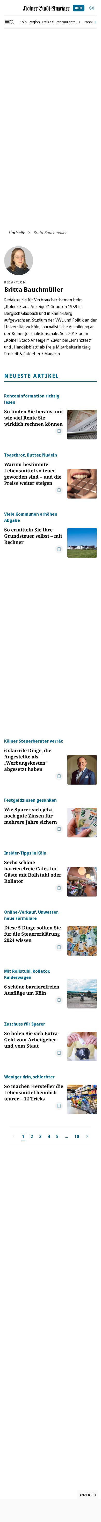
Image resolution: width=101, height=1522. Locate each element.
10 (76, 1136)
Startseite (16, 233)
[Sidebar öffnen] (9, 22)
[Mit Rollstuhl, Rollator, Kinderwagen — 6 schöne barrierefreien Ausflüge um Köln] (82, 988)
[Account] (91, 8)
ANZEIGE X (88, 1494)
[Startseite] (46, 8)
